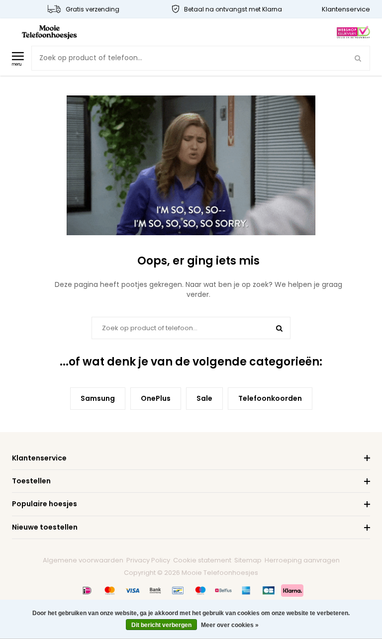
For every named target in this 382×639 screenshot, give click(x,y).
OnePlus (156, 398)
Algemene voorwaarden (83, 560)
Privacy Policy (148, 560)
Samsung (98, 398)
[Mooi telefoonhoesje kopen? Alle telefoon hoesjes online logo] (49, 31)
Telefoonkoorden (270, 398)
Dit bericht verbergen (161, 625)
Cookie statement (202, 560)
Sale (204, 398)
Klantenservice (346, 9)
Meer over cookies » (230, 625)
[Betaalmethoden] (87, 590)
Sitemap (248, 560)
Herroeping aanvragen (302, 560)
